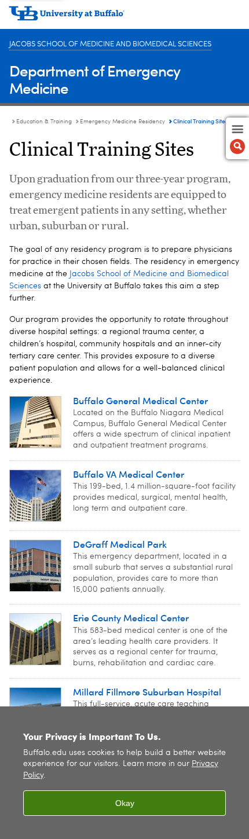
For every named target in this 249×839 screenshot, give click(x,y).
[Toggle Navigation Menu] (237, 138)
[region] (124, 772)
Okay (124, 803)
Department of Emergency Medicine (94, 79)
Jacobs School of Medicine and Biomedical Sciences (110, 44)
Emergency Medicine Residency (122, 121)
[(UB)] (124, 17)
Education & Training (44, 121)
